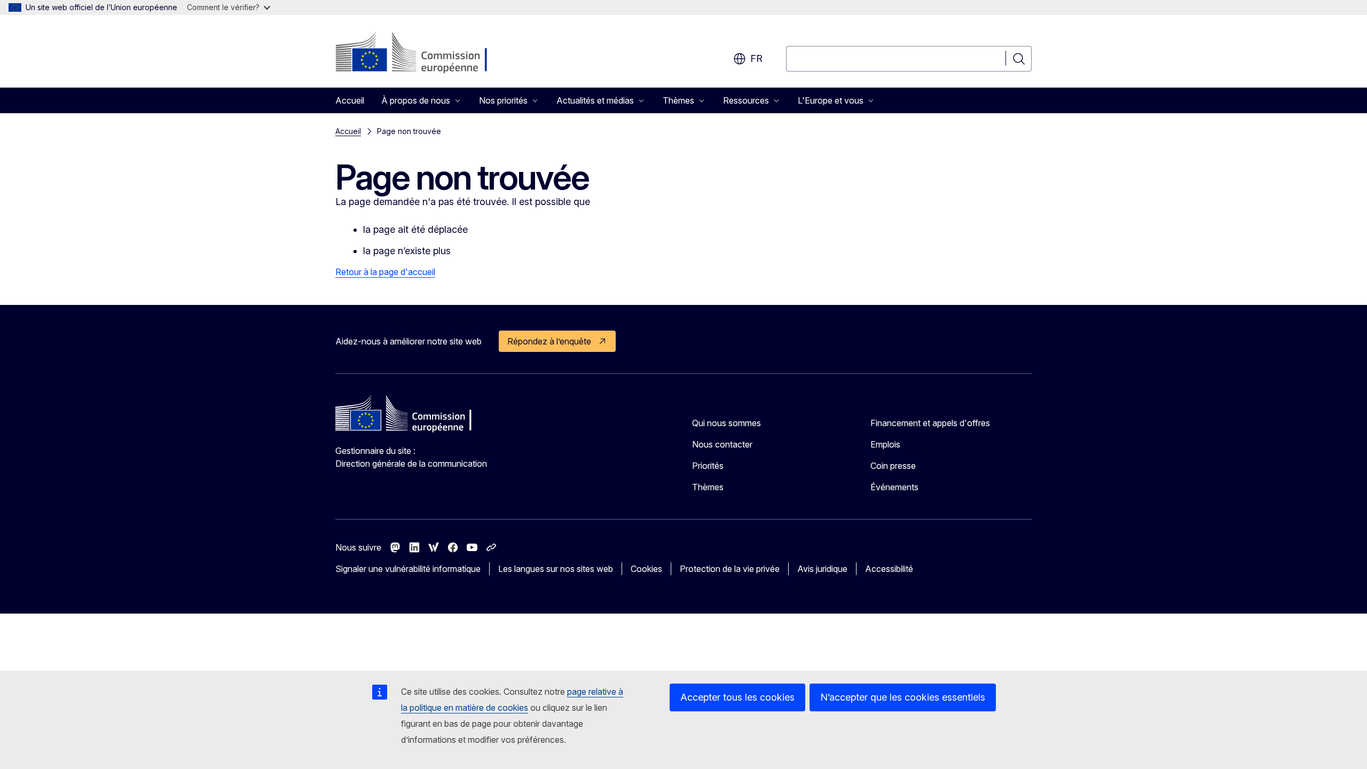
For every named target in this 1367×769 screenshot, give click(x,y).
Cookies (646, 568)
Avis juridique (822, 568)
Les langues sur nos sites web (555, 568)
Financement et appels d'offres (930, 423)
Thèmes (708, 487)
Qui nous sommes (726, 423)
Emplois (885, 444)
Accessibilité (889, 568)
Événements (894, 487)
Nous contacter (722, 444)
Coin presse (893, 465)
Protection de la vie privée (730, 568)
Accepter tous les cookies (737, 697)
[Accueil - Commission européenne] (421, 53)
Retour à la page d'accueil (385, 271)
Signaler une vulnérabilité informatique (408, 568)
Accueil (349, 100)
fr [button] (756, 58)
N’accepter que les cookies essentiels (902, 697)
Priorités (708, 465)
